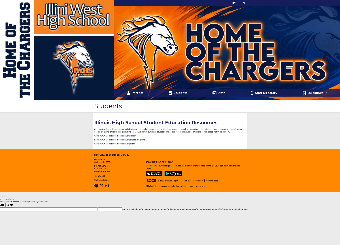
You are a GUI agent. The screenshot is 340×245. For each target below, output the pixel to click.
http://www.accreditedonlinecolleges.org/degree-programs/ (120, 139)
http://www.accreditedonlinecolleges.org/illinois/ (116, 135)
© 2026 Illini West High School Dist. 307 (174, 180)
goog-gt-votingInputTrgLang (162, 209)
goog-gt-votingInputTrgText (213, 209)
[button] (315, 93)
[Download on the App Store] (154, 173)
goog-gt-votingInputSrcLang (135, 209)
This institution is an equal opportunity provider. (166, 186)
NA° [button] (234, 2)
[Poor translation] (9, 205)
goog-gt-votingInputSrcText (187, 209)
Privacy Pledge (212, 180)
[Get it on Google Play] (173, 173)
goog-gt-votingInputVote (237, 209)
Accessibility (198, 180)
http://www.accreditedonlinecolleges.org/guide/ (115, 143)
